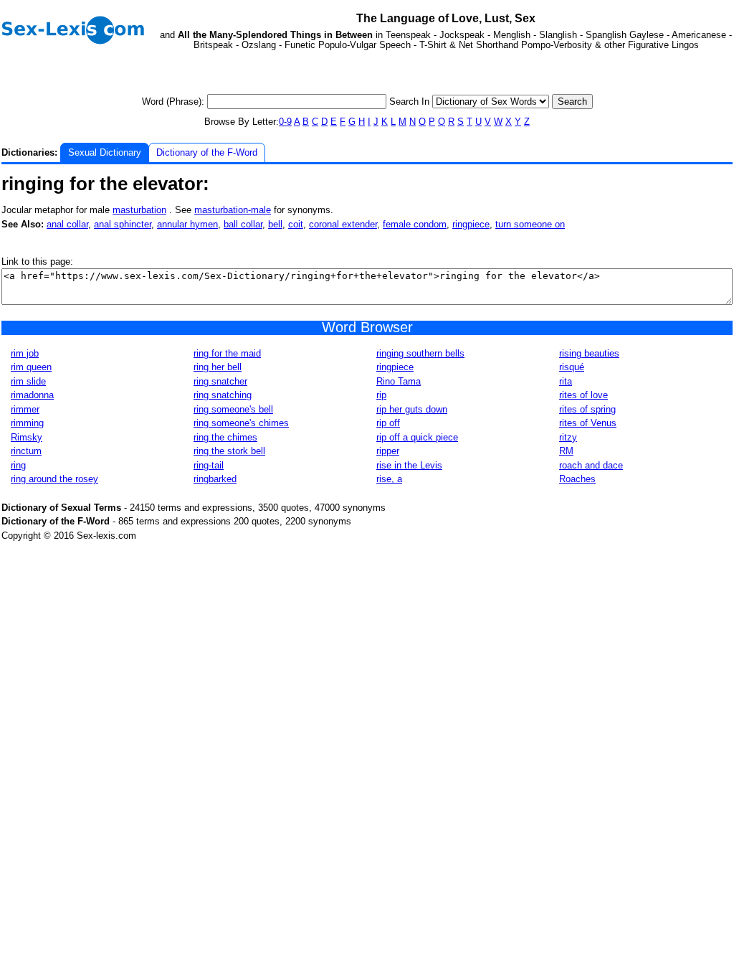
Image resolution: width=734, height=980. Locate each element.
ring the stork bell (229, 451)
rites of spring (587, 409)
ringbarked (215, 478)
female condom (415, 224)
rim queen (31, 367)
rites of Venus (587, 423)
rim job (25, 353)
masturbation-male (232, 209)
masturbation (139, 209)
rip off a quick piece (417, 437)
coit (295, 224)
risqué (571, 367)
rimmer (25, 409)
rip (381, 395)
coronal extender (343, 224)
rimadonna (32, 395)
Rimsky (26, 437)
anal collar (67, 224)
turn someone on (530, 224)
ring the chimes (225, 437)
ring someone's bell (233, 409)
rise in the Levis (409, 465)
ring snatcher (220, 381)
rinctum (26, 451)
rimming (27, 423)
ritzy (568, 437)
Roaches (577, 478)
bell (275, 224)
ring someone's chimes (241, 423)
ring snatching (223, 395)
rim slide (28, 381)
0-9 (285, 121)
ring (18, 465)
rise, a (389, 478)
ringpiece (471, 224)
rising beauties (589, 353)
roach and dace (591, 465)
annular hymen (187, 224)
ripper (387, 451)
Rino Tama (398, 381)
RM (566, 451)
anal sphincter (122, 224)
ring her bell (218, 367)
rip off (388, 423)
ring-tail (209, 465)
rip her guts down (411, 409)
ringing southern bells (420, 353)
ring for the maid (227, 353)
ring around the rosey (54, 478)
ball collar (243, 224)
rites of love (583, 395)
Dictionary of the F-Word (206, 152)
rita (565, 381)
